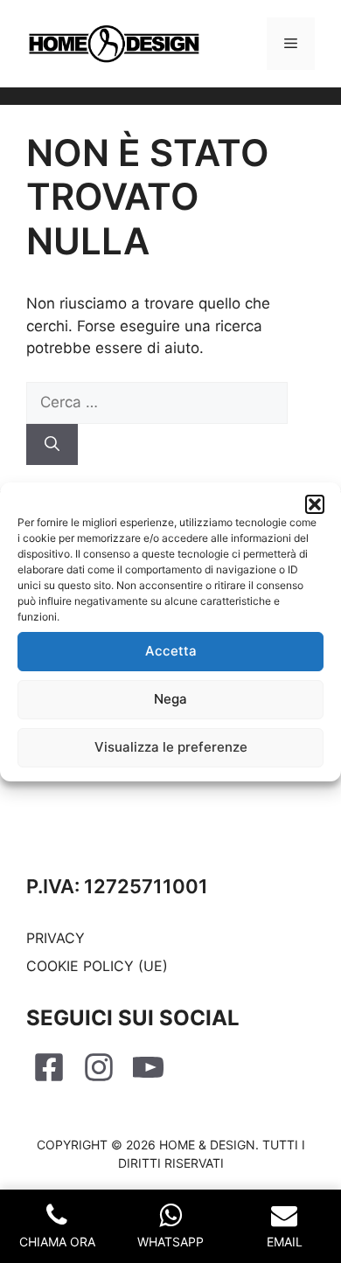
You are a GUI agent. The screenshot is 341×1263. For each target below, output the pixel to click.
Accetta (171, 650)
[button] (315, 504)
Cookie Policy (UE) (97, 966)
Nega (170, 698)
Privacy (55, 938)
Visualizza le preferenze (170, 747)
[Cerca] (52, 445)
